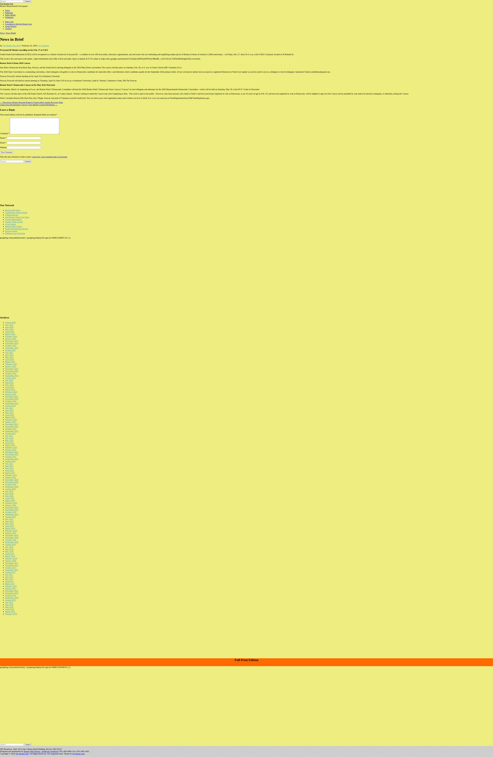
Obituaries (9, 17)
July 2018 (9, 547)
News (7, 10)
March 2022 (10, 445)
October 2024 (10, 373)
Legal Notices (10, 26)
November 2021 (11, 454)
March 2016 (10, 612)
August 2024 (10, 378)
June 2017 (9, 577)
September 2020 (11, 487)
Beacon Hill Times (12, 210)
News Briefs (11, 33)
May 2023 (9, 413)
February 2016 (11, 614)
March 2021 (10, 473)
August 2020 (10, 489)
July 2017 (9, 575)
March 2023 (10, 417)
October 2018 (10, 540)
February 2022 (11, 447)
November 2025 (11, 343)
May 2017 (9, 579)
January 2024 (10, 394)
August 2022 (10, 433)
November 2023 (11, 399)
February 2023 (11, 420)
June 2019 (9, 521)
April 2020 (9, 498)
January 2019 (10, 533)
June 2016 (9, 605)
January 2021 (10, 477)
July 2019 (9, 519)
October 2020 (10, 484)
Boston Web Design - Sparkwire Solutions (41, 751)
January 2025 (10, 366)
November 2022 (11, 426)
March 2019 (10, 528)
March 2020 (10, 500)
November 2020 (11, 482)
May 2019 (9, 524)
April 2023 (9, 415)
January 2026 (10, 339)
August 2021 (10, 461)
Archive (8, 29)
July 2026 (9, 325)
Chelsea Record (11, 215)
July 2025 (9, 352)
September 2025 (11, 348)
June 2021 (9, 466)
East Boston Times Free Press (17, 217)
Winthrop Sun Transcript (15, 233)
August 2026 (10, 322)
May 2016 (9, 607)
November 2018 (11, 537)
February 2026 (11, 336)
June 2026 (9, 327)
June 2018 (9, 549)
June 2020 (9, 494)
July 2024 (9, 380)
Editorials (9, 13)
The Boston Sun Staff (11, 46)
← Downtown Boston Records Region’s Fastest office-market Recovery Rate (31, 102)
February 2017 (11, 586)
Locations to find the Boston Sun (18, 24)
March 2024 (10, 389)
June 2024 (9, 383)
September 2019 (11, 514)
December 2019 (11, 507)
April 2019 (9, 526)
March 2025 (10, 362)
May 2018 (9, 551)
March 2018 (10, 556)
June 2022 (9, 438)
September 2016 (11, 598)
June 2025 (9, 355)
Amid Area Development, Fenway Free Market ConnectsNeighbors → (29, 105)
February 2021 (11, 475)
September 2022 (11, 431)
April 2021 (9, 470)
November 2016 (11, 593)
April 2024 (9, 387)
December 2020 (11, 480)
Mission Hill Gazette (13, 226)
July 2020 (9, 491)
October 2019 (10, 512)
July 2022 (9, 436)
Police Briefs (10, 15)
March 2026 (10, 334)
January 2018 (10, 561)
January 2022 (10, 450)
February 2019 (11, 531)
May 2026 (9, 329)
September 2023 (11, 403)
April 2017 (9, 581)
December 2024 (11, 369)
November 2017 (11, 565)
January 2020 (10, 505)
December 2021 (11, 452)
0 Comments (44, 46)
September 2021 (11, 459)
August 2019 (10, 517)
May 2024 (9, 385)
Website (3, 147)
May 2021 (9, 468)
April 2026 (9, 332)
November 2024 (11, 371)
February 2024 (11, 392)
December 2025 (11, 341)
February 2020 (11, 503)
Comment (5, 133)
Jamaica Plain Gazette (14, 222)
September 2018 (11, 542)
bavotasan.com (78, 754)
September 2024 (11, 376)
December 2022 (11, 424)
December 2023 (11, 396)
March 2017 (10, 584)
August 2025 (10, 350)
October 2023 (10, 401)
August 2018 (10, 544)
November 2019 (11, 510)
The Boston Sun (6, 4)
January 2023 (10, 422)
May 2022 (9, 440)
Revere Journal (11, 231)
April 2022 (9, 443)
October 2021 (10, 457)
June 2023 (9, 410)
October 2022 (10, 429)
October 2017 (10, 568)
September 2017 (11, 570)
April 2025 (9, 359)
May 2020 (9, 496)
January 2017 (10, 588)
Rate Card (9, 22)
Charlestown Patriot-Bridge (16, 213)
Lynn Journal (10, 224)
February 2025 (11, 364)
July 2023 (9, 408)
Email (3, 143)
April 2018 (9, 554)
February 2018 (11, 558)
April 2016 (9, 609)
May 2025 (9, 357)
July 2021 (9, 463)
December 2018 (11, 535)
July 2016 (9, 602)
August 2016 (10, 600)
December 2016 (11, 591)
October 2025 (10, 346)
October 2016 (10, 595)
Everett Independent (13, 219)
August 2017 (10, 572)
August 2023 (10, 406)
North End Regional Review (16, 229)
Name (3, 138)
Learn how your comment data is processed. (49, 157)
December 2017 (11, 563)
